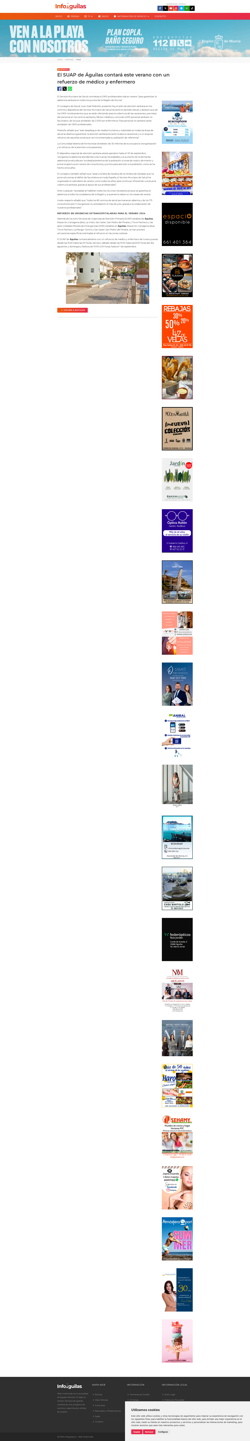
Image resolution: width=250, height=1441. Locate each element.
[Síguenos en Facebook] (160, 8)
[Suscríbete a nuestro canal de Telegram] (181, 8)
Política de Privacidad (174, 1400)
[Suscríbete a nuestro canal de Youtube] (170, 8)
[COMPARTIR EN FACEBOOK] (59, 88)
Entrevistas (100, 1405)
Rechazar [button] (149, 1432)
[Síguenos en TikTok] (192, 8)
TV (88, 16)
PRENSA (74, 16)
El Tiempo (134, 1400)
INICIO (58, 16)
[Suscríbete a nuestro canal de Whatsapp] (186, 8)
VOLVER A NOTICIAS (74, 310)
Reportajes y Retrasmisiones (108, 1411)
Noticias (69, 59)
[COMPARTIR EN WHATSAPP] (70, 88)
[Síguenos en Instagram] (176, 8)
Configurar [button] (163, 1432)
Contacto (99, 1422)
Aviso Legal (170, 1394)
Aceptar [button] (136, 1432)
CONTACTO (160, 16)
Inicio (60, 59)
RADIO (105, 16)
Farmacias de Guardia (139, 1394)
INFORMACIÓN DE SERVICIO (131, 16)
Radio (97, 1416)
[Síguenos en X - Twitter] (165, 8)
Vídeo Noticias (101, 1400)
